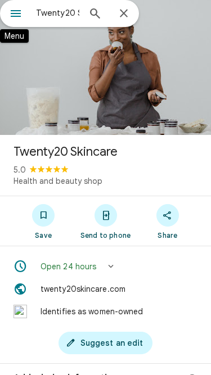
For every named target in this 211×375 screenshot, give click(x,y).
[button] (105, 266)
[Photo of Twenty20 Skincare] (105, 67)
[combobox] (57, 13)
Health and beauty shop (58, 181)
